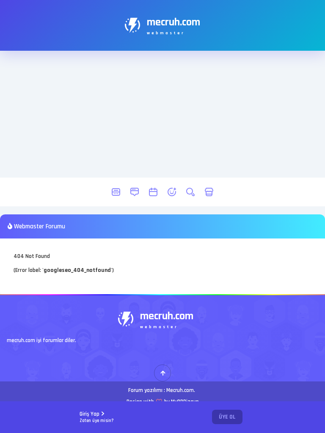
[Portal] (134, 192)
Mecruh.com (180, 390)
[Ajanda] (153, 192)
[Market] (209, 192)
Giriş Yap (97, 417)
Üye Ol (227, 417)
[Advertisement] (162, 114)
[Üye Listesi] (171, 192)
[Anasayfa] (116, 192)
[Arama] (190, 192)
